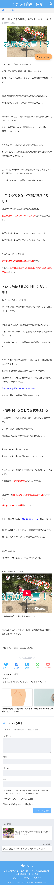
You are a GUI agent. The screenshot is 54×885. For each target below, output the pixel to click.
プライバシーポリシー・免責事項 (27, 878)
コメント (7, 736)
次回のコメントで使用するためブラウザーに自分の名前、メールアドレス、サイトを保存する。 (27, 792)
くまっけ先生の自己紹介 (40, 871)
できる (36, 682)
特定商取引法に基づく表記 (27, 874)
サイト (6, 779)
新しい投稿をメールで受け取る (19, 804)
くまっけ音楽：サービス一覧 (15, 871)
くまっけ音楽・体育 (27, 4)
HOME (29, 865)
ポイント (26, 682)
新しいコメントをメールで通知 (19, 799)
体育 (16, 674)
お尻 (44, 682)
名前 (5, 757)
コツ (17, 682)
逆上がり (8, 682)
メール (6, 768)
